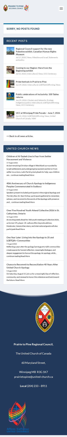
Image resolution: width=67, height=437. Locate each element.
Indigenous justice (23, 102)
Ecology (50, 100)
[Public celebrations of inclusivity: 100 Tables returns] (10, 96)
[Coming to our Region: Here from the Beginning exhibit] (10, 70)
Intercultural (32, 74)
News (29, 57)
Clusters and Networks (37, 100)
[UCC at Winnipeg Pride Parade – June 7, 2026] (10, 115)
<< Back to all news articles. (20, 136)
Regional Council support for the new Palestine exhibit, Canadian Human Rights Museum (36, 51)
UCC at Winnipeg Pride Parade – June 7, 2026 (38, 113)
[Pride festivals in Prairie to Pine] (10, 84)
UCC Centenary (50, 74)
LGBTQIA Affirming (47, 85)
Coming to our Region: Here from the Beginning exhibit (34, 69)
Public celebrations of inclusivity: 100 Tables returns (37, 95)
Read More (29, 175)
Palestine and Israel (40, 57)
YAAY (33, 118)
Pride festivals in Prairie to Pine (31, 81)
